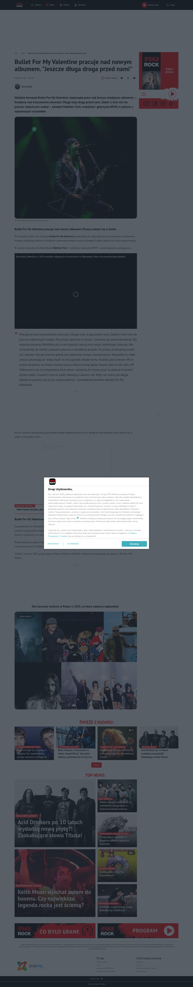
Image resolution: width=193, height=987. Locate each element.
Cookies (63, 536)
